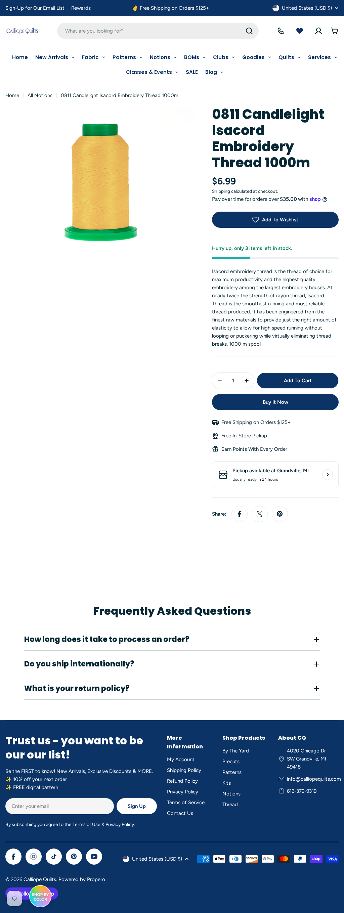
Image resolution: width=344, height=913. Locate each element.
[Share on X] (260, 514)
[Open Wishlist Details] (299, 31)
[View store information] (327, 474)
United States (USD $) (307, 8)
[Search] (249, 31)
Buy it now (275, 402)
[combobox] (158, 31)
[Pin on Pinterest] (280, 514)
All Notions (40, 95)
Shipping (221, 191)
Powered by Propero (81, 879)
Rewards (81, 8)
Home (12, 95)
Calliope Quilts (40, 879)
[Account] (318, 31)
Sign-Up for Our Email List (34, 8)
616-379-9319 (301, 791)
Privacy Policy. (120, 824)
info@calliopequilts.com (314, 779)
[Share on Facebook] (239, 514)
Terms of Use (86, 824)
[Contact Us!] (281, 31)
